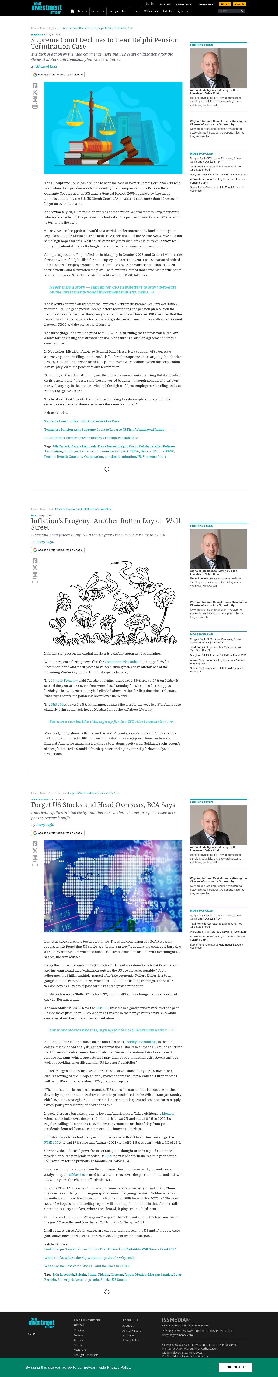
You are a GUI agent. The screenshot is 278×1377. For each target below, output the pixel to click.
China (92, 1274)
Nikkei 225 (77, 1175)
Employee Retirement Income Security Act (96, 451)
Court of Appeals (83, 446)
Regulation (37, 34)
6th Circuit (61, 446)
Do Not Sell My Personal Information (185, 1356)
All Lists (78, 1340)
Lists (124, 11)
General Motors (152, 451)
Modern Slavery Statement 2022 (182, 1352)
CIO (164, 1325)
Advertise (128, 1335)
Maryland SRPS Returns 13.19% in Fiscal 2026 (218, 174)
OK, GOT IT (235, 1367)
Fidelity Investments (140, 1042)
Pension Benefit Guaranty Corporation (73, 456)
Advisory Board (184, 4)
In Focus (96, 11)
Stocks (105, 1280)
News (81, 11)
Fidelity (103, 1274)
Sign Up (240, 4)
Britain (80, 1274)
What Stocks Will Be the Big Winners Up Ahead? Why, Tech (89, 1258)
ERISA (134, 451)
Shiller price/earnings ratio (78, 1280)
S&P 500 (57, 704)
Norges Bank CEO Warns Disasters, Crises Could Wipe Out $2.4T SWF (215, 160)
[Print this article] (35, 106)
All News (79, 1330)
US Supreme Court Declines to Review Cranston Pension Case (91, 438)
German (117, 1274)
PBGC (170, 451)
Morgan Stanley (160, 1274)
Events (136, 11)
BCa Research (63, 1274)
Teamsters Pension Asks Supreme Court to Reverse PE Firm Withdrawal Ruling (104, 429)
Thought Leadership (86, 1355)
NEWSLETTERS (206, 4)
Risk (33, 515)
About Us (165, 4)
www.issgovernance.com (177, 1335)
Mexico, (168, 1113)
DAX (108, 1156)
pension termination (120, 456)
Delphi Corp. (127, 446)
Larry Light (45, 542)
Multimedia (150, 11)
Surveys (113, 11)
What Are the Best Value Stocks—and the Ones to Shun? (87, 1266)
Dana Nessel (107, 446)
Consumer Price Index (122, 662)
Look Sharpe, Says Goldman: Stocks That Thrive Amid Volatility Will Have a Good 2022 (110, 1249)
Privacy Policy (118, 1367)
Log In (226, 4)
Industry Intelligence (174, 11)
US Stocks (119, 1280)
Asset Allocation (40, 799)
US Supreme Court (151, 456)
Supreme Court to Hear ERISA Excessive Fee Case (81, 421)
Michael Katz (46, 66)
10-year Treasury (64, 680)
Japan (129, 1274)
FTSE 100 (51, 1142)
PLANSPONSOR (199, 1325)
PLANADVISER (178, 1325)
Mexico (140, 1274)
